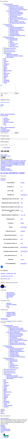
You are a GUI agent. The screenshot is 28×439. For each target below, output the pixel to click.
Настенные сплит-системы (16, 6)
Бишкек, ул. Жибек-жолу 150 (8, 273)
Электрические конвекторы (17, 27)
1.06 (22, 211)
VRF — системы (14, 20)
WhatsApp (6, 435)
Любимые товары (11, 315)
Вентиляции (10, 296)
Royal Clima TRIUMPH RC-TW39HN (13, 173)
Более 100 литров (14, 46)
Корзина (9, 316)
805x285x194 (24, 247)
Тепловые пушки (14, 31)
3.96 (22, 198)
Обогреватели (10, 26)
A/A (22, 190)
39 (21, 186)
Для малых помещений (12, 5)
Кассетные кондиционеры (16, 17)
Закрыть (3, 410)
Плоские (12, 42)
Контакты (9, 303)
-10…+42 (23, 215)
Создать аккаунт (5, 418)
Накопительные (14, 39)
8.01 (22, 239)
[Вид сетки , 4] (4, 157)
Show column (4, 154)
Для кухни (12, 45)
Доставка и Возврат (12, 304)
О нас (8, 307)
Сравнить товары (11, 313)
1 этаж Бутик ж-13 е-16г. (7, 276)
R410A (22, 223)
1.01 (22, 206)
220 (21, 219)
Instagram (6, 437)
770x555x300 (24, 251)
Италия (22, 182)
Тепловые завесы (14, 32)
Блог (8, 305)
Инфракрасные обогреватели (17, 30)
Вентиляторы (10, 57)
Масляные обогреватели (16, 28)
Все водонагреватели (12, 38)
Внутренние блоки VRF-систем (18, 23)
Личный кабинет (11, 312)
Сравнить (6, 406)
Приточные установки (12, 54)
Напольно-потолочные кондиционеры (15, 15)
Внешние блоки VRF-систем (17, 21)
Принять (3, 425)
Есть (22, 235)
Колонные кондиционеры (16, 12)
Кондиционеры (10, 292)
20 (21, 255)
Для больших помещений (13, 10)
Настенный (23, 263)
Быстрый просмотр (5, 168)
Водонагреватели (11, 294)
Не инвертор (24, 194)
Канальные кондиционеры (16, 13)
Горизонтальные (14, 43)
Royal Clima (24, 227)
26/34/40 (23, 231)
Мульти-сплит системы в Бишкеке (18, 9)
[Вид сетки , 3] (3, 157)
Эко (8, 298)
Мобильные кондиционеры (17, 8)
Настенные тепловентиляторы (17, 35)
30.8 (22, 243)
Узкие (11, 41)
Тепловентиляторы (14, 34)
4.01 (22, 202)
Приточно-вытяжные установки (15, 55)
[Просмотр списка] (1, 157)
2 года (22, 259)
